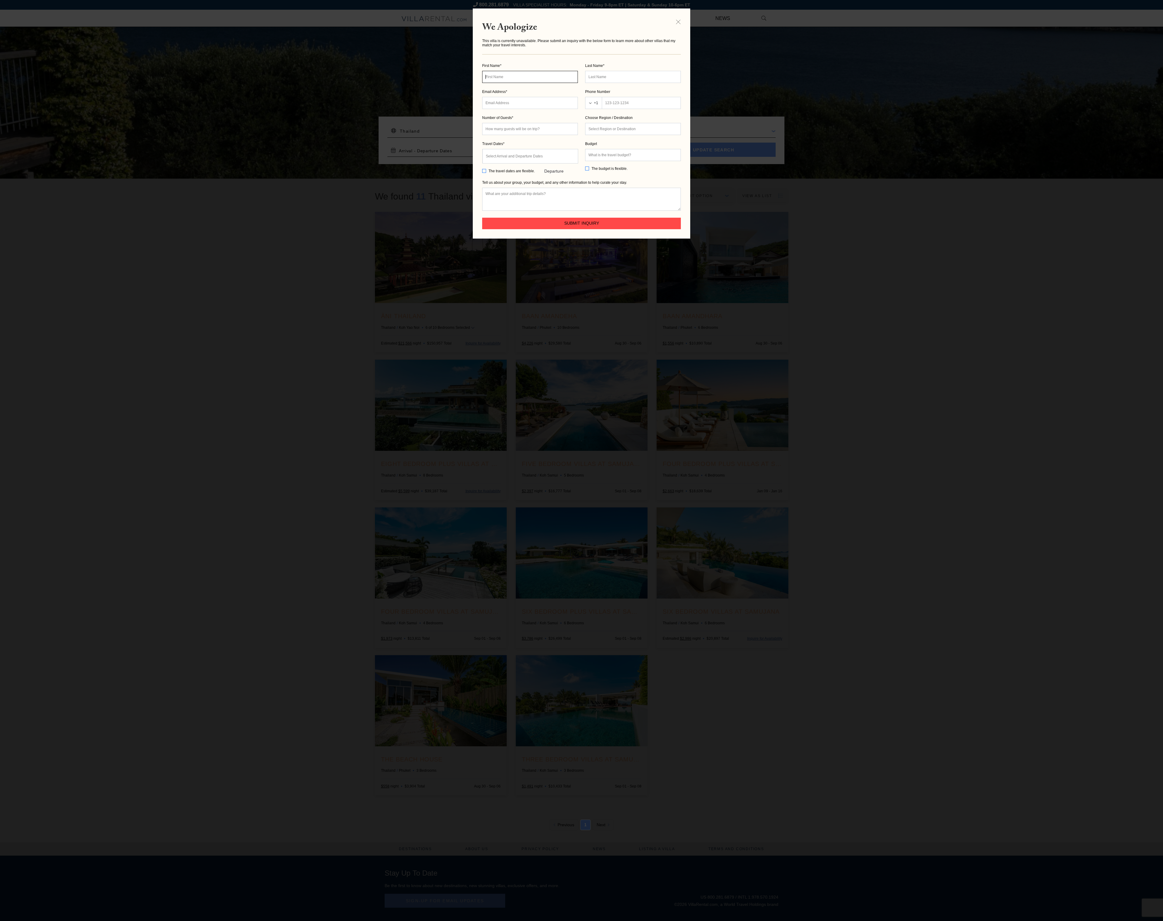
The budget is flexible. (609, 169)
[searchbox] (633, 129)
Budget (591, 144)
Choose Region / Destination (609, 118)
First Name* (492, 66)
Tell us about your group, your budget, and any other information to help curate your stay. (554, 182)
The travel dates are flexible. (512, 171)
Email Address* (494, 92)
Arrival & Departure (554, 159)
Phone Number (597, 92)
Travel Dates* (493, 144)
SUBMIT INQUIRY (581, 223)
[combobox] (633, 129)
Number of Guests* (497, 118)
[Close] (678, 22)
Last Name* (595, 66)
